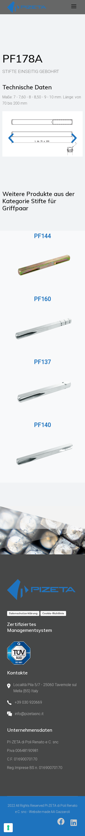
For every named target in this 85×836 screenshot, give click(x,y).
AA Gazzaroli (60, 812)
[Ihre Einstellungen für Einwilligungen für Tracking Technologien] (8, 827)
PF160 (42, 299)
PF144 (42, 236)
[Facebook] (61, 821)
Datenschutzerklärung (23, 613)
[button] (11, 138)
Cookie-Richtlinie (53, 613)
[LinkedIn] (73, 822)
